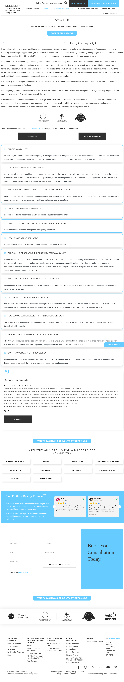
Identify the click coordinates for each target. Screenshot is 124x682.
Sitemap (54, 672)
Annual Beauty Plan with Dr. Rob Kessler (74, 659)
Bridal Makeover (72, 663)
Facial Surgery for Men (54, 644)
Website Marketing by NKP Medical (102, 674)
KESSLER (12, 5)
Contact (90, 639)
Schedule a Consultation (103, 3)
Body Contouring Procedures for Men (55, 649)
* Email (11, 552)
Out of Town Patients (94, 641)
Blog (9, 655)
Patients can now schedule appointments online (62, 441)
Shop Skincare (78, 3)
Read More (18, 419)
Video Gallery (12, 646)
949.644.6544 (111, 639)
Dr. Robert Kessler (36, 128)
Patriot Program (72, 652)
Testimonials (12, 649)
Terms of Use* (23, 572)
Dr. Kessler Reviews (15, 652)
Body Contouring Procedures (33, 649)
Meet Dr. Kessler (14, 643)
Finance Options (73, 643)
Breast (29, 645)
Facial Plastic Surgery (35, 653)
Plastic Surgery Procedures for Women (35, 641)
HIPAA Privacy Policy (67, 672)
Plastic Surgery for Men (88, 9)
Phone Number (50, 552)
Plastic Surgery (12, 8)
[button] (119, 506)
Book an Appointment (62, 33)
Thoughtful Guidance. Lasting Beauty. (12, 12)
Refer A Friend (72, 655)
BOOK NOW (113, 345)
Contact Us (31, 136)
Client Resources (108, 13)
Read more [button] (92, 514)
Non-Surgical (32, 661)
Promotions (71, 649)
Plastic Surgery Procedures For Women (59, 9)
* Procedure (13, 561)
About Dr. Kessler (32, 9)
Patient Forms (72, 646)
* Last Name (49, 543)
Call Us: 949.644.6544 (92, 136)
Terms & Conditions (70, 674)
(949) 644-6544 (56, 3)
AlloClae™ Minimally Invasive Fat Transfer (35, 657)
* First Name (13, 543)
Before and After (108, 9)
